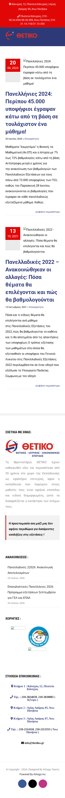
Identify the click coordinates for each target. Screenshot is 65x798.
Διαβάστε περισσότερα (47, 212)
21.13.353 (39, 23)
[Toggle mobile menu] (57, 37)
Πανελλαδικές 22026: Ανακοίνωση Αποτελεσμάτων (30, 570)
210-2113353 (42, 729)
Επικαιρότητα (32, 138)
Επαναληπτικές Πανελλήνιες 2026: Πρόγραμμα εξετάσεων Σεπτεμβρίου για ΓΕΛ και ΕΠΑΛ (32, 592)
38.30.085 (27, 19)
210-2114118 (26, 729)
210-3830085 (46, 696)
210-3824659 (29, 696)
